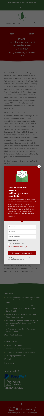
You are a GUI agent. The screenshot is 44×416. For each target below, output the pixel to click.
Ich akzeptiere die (17, 245)
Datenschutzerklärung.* (17, 246)
